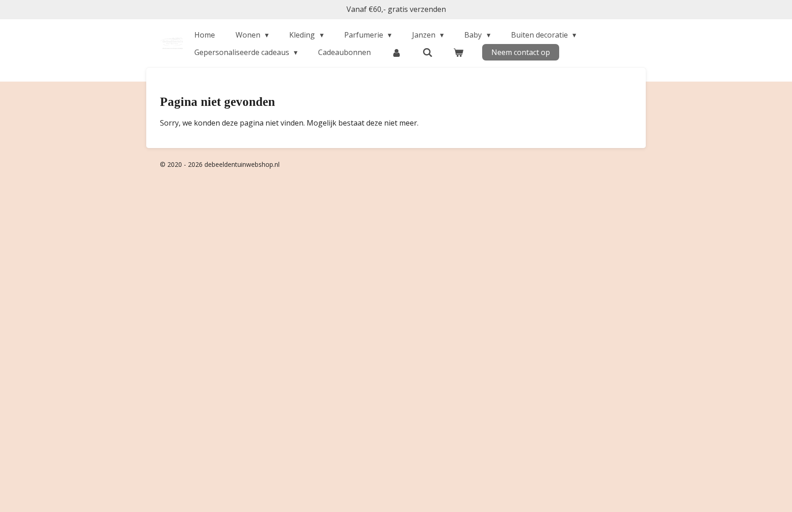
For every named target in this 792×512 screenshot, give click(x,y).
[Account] (396, 52)
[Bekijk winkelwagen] (458, 52)
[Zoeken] (427, 52)
